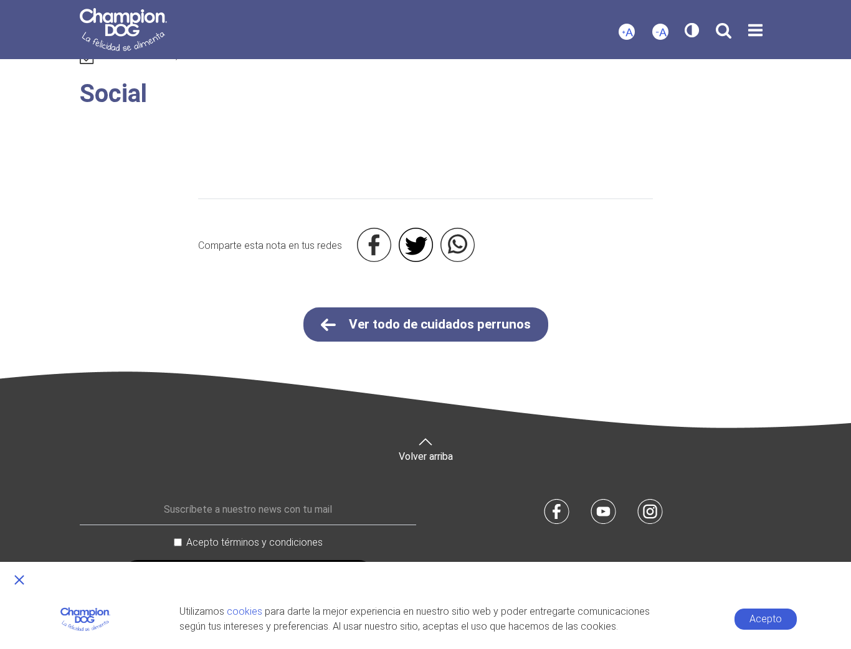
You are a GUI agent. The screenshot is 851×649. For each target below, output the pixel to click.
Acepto (765, 619)
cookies (244, 611)
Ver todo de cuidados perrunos (438, 324)
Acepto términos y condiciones (254, 542)
